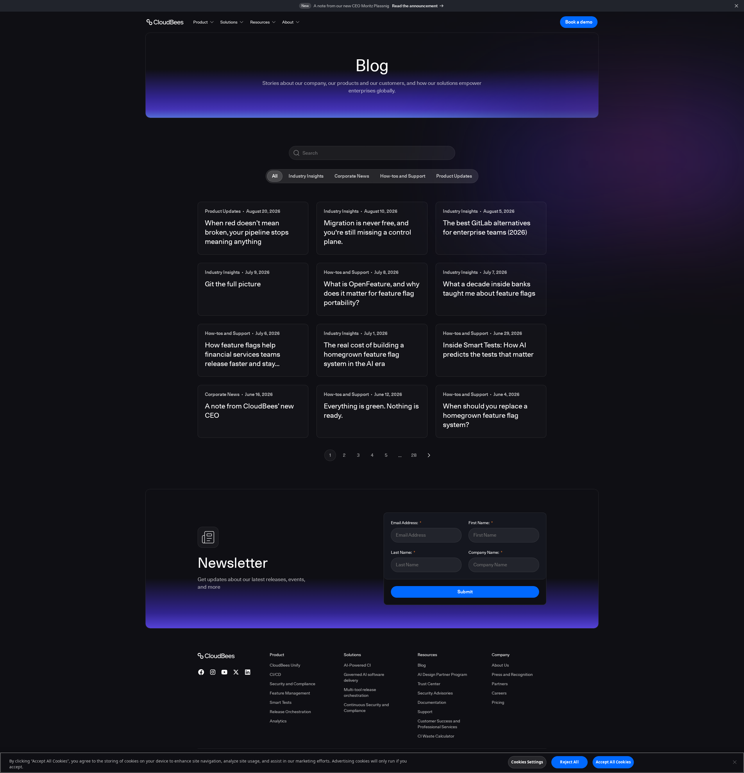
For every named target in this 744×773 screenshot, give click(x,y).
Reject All (569, 762)
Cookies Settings (527, 762)
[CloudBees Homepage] (216, 655)
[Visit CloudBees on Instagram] (212, 672)
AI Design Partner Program (442, 674)
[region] (372, 762)
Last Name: (403, 552)
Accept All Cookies (613, 762)
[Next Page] (429, 455)
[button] (204, 22)
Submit (465, 592)
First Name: (480, 522)
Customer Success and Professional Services (439, 724)
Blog (422, 665)
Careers (499, 693)
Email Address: (406, 522)
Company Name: (485, 552)
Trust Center (429, 683)
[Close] (734, 762)
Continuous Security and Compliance (366, 707)
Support (425, 711)
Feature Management (290, 693)
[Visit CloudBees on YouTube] (224, 672)
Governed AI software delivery (364, 677)
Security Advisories (435, 693)
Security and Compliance (292, 683)
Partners (500, 683)
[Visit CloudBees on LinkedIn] (247, 672)
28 (413, 455)
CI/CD (275, 674)
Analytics (278, 721)
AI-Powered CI (357, 665)
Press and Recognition (512, 674)
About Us (500, 665)
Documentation (432, 702)
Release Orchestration (290, 711)
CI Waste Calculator (436, 736)
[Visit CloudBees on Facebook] (201, 672)
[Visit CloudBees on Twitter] (236, 672)
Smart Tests (280, 702)
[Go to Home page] (164, 22)
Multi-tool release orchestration (360, 692)
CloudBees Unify (285, 665)
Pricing (498, 702)
